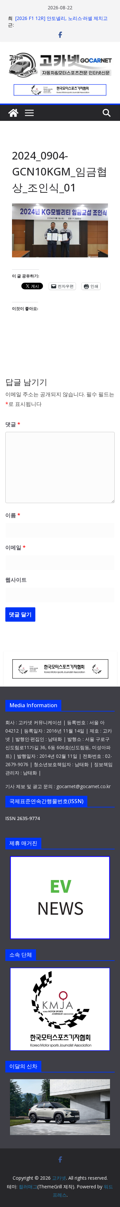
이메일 (15, 547)
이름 (12, 515)
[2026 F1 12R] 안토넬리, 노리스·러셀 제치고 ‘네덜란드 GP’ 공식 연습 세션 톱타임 (61, 21)
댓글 (12, 424)
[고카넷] (13, 113)
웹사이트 (16, 579)
